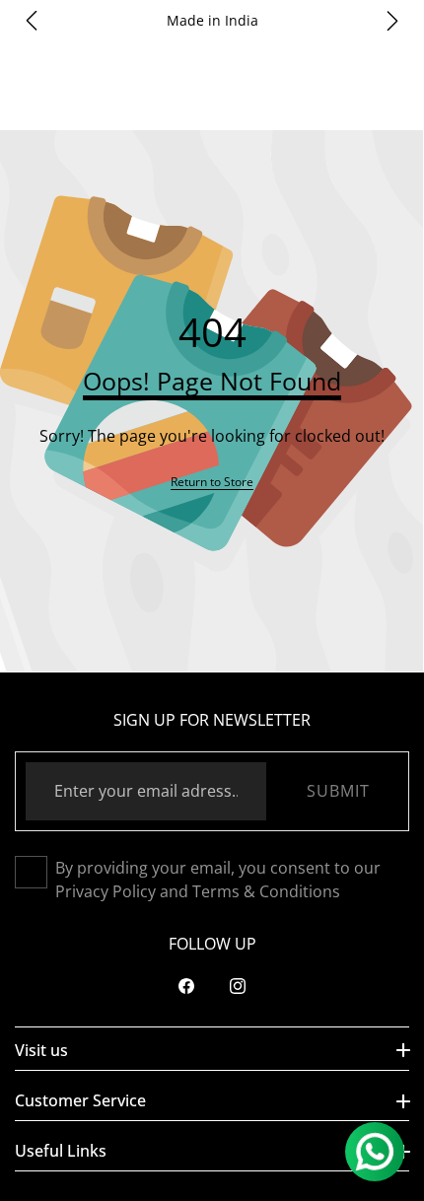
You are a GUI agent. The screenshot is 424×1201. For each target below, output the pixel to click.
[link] (212, 481)
